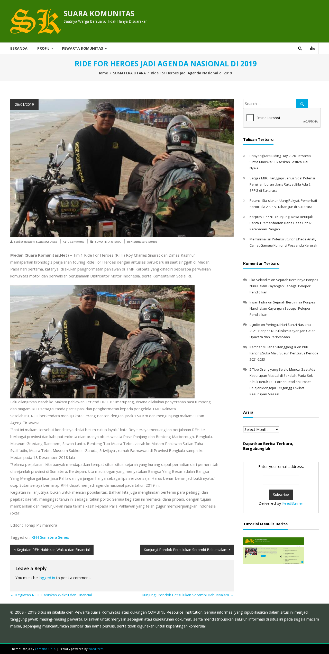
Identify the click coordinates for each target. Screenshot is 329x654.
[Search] (302, 103)
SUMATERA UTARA (129, 73)
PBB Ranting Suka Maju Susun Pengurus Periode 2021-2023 (284, 353)
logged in (47, 577)
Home (102, 73)
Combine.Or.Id (45, 649)
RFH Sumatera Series (142, 241)
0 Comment (76, 241)
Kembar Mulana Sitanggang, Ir (273, 347)
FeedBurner (292, 503)
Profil (43, 48)
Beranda (19, 48)
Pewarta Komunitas (82, 48)
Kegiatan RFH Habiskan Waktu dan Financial (53, 549)
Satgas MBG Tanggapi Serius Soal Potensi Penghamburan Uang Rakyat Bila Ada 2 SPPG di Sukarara (282, 184)
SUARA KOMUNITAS (99, 13)
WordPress (95, 649)
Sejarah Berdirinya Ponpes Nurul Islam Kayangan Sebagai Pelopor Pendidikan (284, 285)
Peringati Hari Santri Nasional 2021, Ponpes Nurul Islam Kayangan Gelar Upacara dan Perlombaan (282, 330)
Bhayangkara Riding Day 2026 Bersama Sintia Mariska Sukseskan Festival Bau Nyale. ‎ (280, 161)
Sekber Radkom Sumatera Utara (35, 241)
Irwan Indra (258, 302)
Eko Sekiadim (260, 279)
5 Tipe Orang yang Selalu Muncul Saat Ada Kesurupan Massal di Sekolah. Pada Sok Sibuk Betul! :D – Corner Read (282, 375)
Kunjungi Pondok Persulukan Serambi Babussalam (185, 549)
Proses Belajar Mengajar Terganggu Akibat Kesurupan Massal (281, 387)
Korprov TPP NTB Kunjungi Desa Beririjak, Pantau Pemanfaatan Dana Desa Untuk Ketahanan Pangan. (282, 222)
